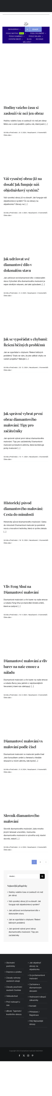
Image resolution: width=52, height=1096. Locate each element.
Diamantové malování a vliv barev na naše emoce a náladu (25, 666)
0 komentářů (41, 132)
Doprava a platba (14, 972)
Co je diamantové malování (37, 977)
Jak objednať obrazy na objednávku (35, 966)
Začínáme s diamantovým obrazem (35, 987)
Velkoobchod (12, 996)
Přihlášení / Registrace (34, 1013)
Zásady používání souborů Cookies (14, 988)
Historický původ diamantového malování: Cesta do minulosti (23, 508)
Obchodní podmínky (10, 964)
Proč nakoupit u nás (13, 1003)
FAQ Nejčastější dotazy (36, 1022)
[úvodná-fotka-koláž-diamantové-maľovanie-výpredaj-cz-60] (26, 47)
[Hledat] (38, 24)
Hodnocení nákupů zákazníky (37, 998)
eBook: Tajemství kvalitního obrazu (14, 1013)
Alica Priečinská (12, 132)
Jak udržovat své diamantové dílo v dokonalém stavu (18, 264)
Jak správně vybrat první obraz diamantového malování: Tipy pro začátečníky (23, 932)
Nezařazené (31, 132)
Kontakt (32, 1006)
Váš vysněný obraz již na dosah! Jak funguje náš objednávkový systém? (23, 184)
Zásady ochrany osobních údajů (13, 979)
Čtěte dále (7, 135)
